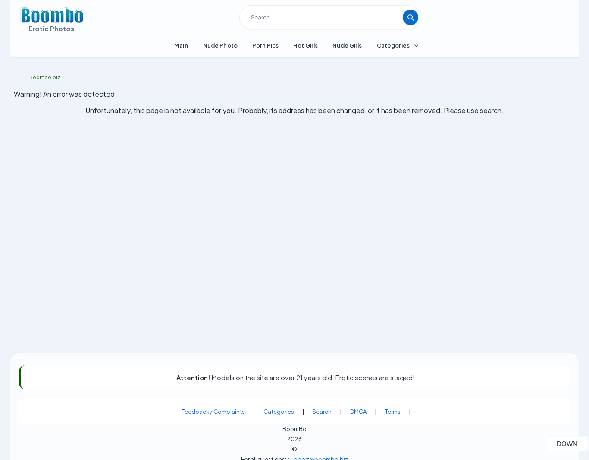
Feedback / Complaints (213, 411)
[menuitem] (181, 45)
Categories (278, 411)
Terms (393, 411)
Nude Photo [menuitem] (220, 45)
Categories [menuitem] (393, 45)
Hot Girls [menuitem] (305, 45)
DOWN (572, 443)
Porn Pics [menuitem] (265, 45)
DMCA (358, 411)
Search (322, 411)
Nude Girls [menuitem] (347, 45)
